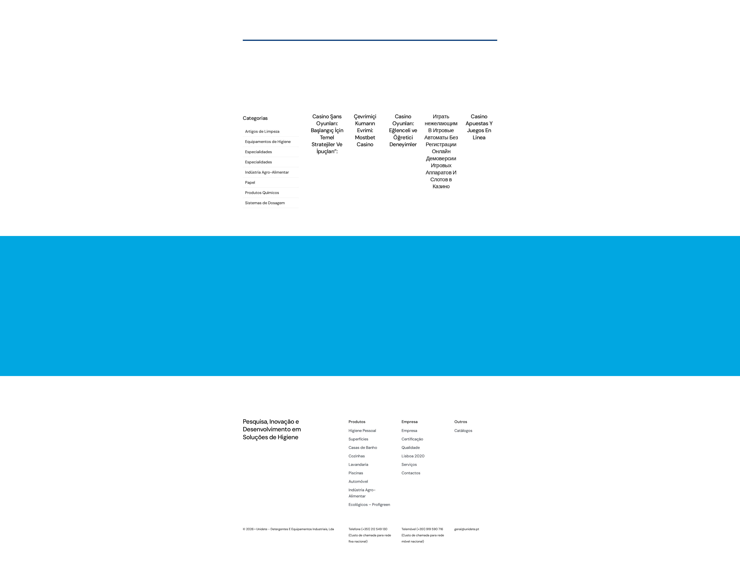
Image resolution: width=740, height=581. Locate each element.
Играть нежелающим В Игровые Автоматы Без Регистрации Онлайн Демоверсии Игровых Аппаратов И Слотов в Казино (441, 151)
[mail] (257, 449)
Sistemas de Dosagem (265, 202)
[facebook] (244, 449)
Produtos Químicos (262, 192)
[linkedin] (250, 449)
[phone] (263, 449)
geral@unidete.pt (466, 529)
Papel (250, 182)
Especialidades (258, 151)
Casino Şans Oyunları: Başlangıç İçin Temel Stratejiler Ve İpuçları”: (327, 134)
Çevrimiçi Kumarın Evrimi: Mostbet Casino (365, 130)
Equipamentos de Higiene (268, 141)
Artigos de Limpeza (262, 131)
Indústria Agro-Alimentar (267, 172)
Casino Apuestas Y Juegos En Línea (479, 127)
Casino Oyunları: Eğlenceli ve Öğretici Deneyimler (403, 130)
